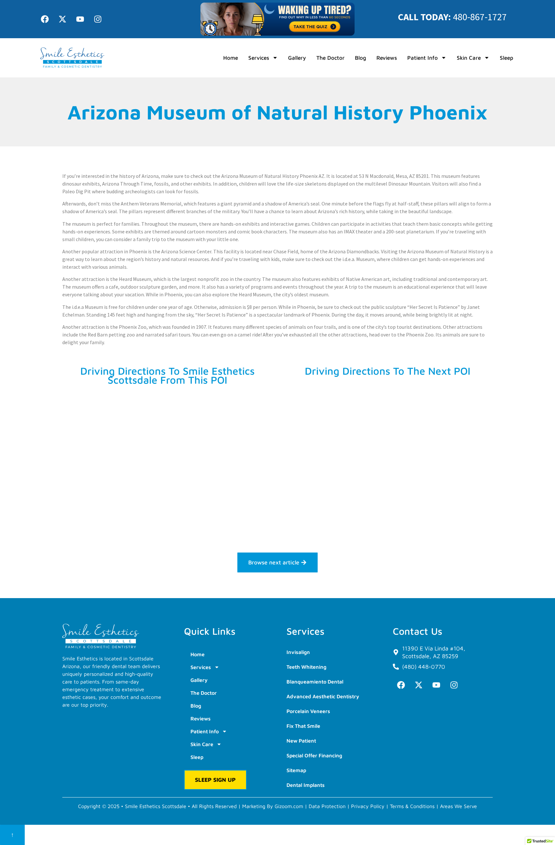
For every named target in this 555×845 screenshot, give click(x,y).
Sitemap (296, 770)
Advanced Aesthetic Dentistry (322, 696)
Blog (360, 58)
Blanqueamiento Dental (314, 681)
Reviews (386, 58)
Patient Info (422, 58)
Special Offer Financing (314, 755)
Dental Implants (305, 785)
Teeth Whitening (306, 667)
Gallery (297, 58)
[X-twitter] (62, 19)
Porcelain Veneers (308, 711)
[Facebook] (45, 19)
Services (258, 58)
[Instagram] (98, 19)
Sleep (506, 58)
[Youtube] (80, 19)
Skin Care (469, 58)
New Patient (301, 741)
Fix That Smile (303, 726)
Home (230, 58)
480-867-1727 (480, 17)
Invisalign (298, 652)
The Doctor (330, 58)
